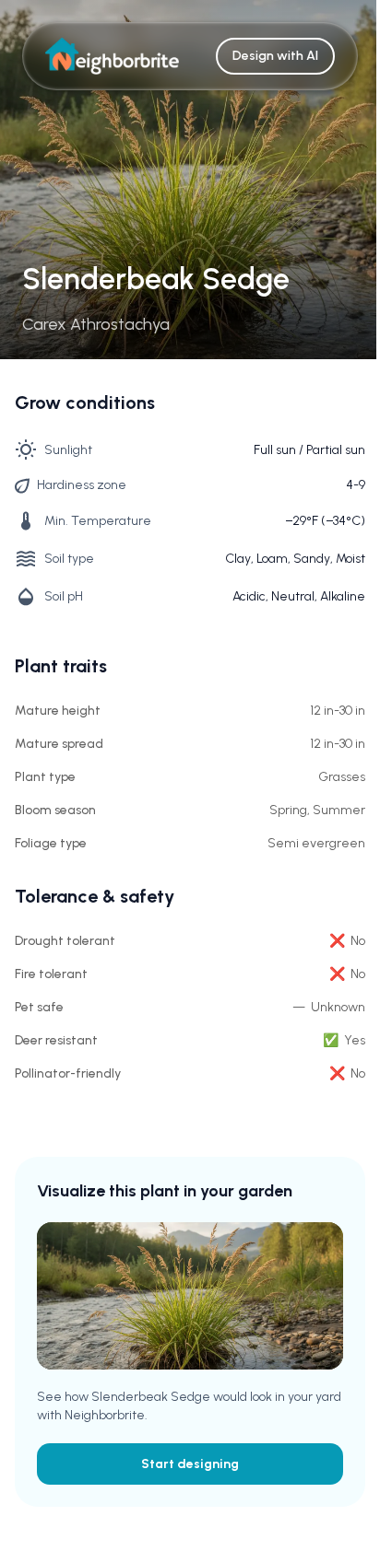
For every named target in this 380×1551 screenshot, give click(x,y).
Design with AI (275, 56)
